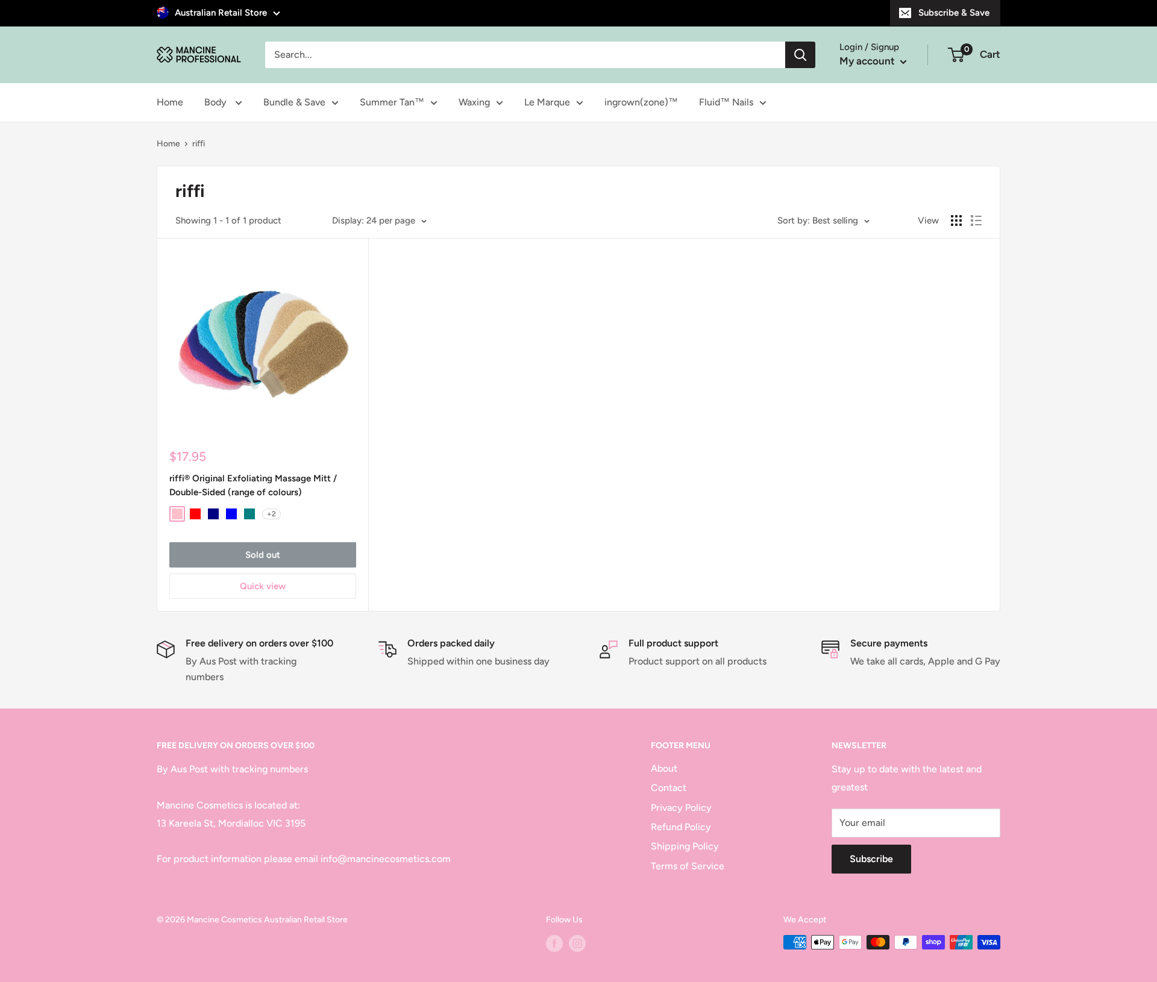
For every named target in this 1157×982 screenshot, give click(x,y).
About (664, 768)
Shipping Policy (685, 846)
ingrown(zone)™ (641, 102)
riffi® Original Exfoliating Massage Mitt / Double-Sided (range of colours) (253, 485)
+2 (271, 514)
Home (170, 102)
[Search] (800, 55)
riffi (198, 144)
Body (216, 102)
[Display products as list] (976, 220)
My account (868, 61)
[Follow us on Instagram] (577, 943)
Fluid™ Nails (726, 102)
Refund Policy (681, 827)
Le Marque (547, 102)
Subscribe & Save (953, 12)
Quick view (263, 586)
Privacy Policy (681, 807)
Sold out (262, 554)
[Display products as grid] (956, 220)
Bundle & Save (294, 102)
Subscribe (871, 859)
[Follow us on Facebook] (554, 943)
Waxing (474, 102)
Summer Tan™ (392, 102)
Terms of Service (687, 866)
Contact (668, 787)
